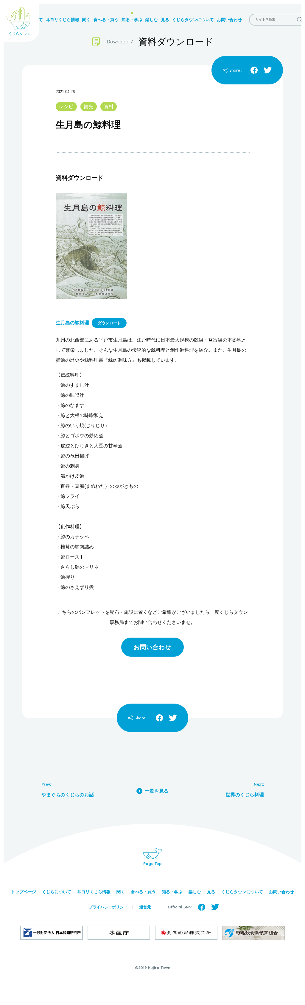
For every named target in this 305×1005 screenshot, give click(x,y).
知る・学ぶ (132, 19)
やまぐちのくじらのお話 (67, 794)
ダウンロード (109, 323)
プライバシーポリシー (108, 907)
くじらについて (56, 891)
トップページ (23, 891)
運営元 (145, 907)
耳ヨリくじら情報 (62, 19)
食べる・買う (106, 19)
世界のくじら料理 (245, 794)
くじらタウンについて (193, 19)
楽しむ (151, 19)
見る (165, 19)
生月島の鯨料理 (72, 322)
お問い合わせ (229, 19)
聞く (86, 19)
